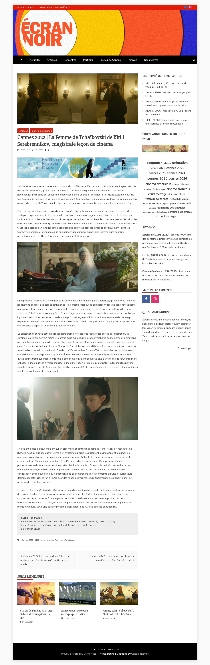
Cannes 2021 (157, 168)
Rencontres (70, 59)
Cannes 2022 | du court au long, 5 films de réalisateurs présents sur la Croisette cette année (45, 560)
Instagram (190, 7)
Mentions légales (62, 7)
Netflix (189, 203)
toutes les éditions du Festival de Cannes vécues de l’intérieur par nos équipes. (166, 275)
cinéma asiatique (180, 184)
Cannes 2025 (157, 178)
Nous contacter (45, 7)
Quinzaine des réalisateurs (155, 212)
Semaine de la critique (180, 211)
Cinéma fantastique (154, 189)
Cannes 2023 (157, 173)
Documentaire (177, 194)
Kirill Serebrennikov (42, 540)
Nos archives (151, 59)
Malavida (181, 203)
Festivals (132, 59)
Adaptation (154, 163)
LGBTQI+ (173, 203)
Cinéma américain (158, 184)
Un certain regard (167, 216)
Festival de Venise (179, 198)
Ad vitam (167, 163)
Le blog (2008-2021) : (155, 255)
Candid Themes (140, 653)
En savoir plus (185, 348)
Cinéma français (178, 189)
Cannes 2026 (178, 178)
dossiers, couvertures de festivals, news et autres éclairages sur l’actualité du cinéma (166, 259)
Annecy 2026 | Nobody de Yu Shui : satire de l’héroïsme (118, 612)
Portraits (88, 59)
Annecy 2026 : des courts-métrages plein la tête (75, 612)
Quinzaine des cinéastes (171, 207)
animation (180, 163)
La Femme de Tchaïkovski (63, 540)
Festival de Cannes (110, 59)
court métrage (157, 194)
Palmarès (152, 208)
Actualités (35, 59)
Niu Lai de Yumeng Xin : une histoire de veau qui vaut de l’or (36, 614)
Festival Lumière (149, 203)
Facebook (185, 7)
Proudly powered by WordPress (79, 653)
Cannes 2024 (176, 173)
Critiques (52, 59)
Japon (158, 203)
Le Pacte (165, 203)
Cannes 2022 (27, 540)
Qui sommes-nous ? (26, 7)
